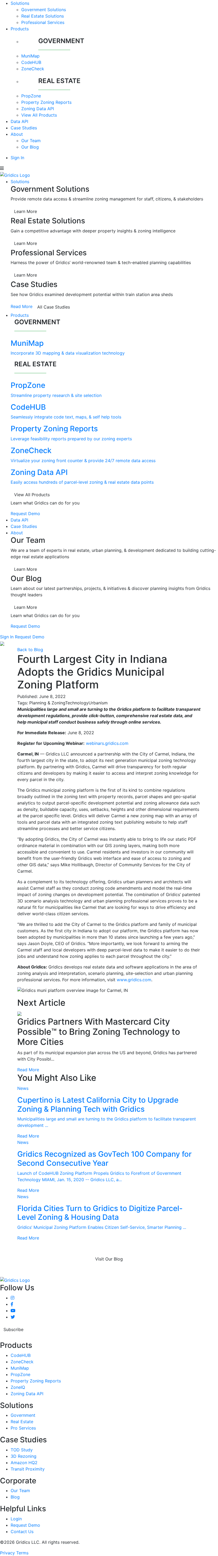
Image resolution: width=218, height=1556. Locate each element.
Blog (15, 1497)
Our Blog (30, 147)
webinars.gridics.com (107, 743)
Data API (19, 121)
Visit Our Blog (109, 1259)
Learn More (25, 211)
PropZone (31, 95)
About (17, 134)
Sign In (17, 157)
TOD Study (22, 1449)
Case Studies (24, 127)
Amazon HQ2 (24, 1462)
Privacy (7, 1552)
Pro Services (23, 1428)
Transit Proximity (28, 1469)
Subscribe (13, 1329)
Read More (21, 306)
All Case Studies (53, 307)
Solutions (20, 3)
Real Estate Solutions (42, 16)
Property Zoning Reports (46, 102)
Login (16, 1518)
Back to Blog (30, 649)
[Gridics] (15, 174)
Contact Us (22, 1531)
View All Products (39, 115)
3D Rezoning (23, 1456)
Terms (22, 1552)
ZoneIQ (18, 1387)
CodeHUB (31, 62)
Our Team (31, 140)
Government (23, 1415)
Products (20, 28)
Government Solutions (43, 9)
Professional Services (42, 22)
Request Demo (25, 513)
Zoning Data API (37, 108)
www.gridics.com (134, 979)
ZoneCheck (32, 68)
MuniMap (30, 56)
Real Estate (22, 1421)
